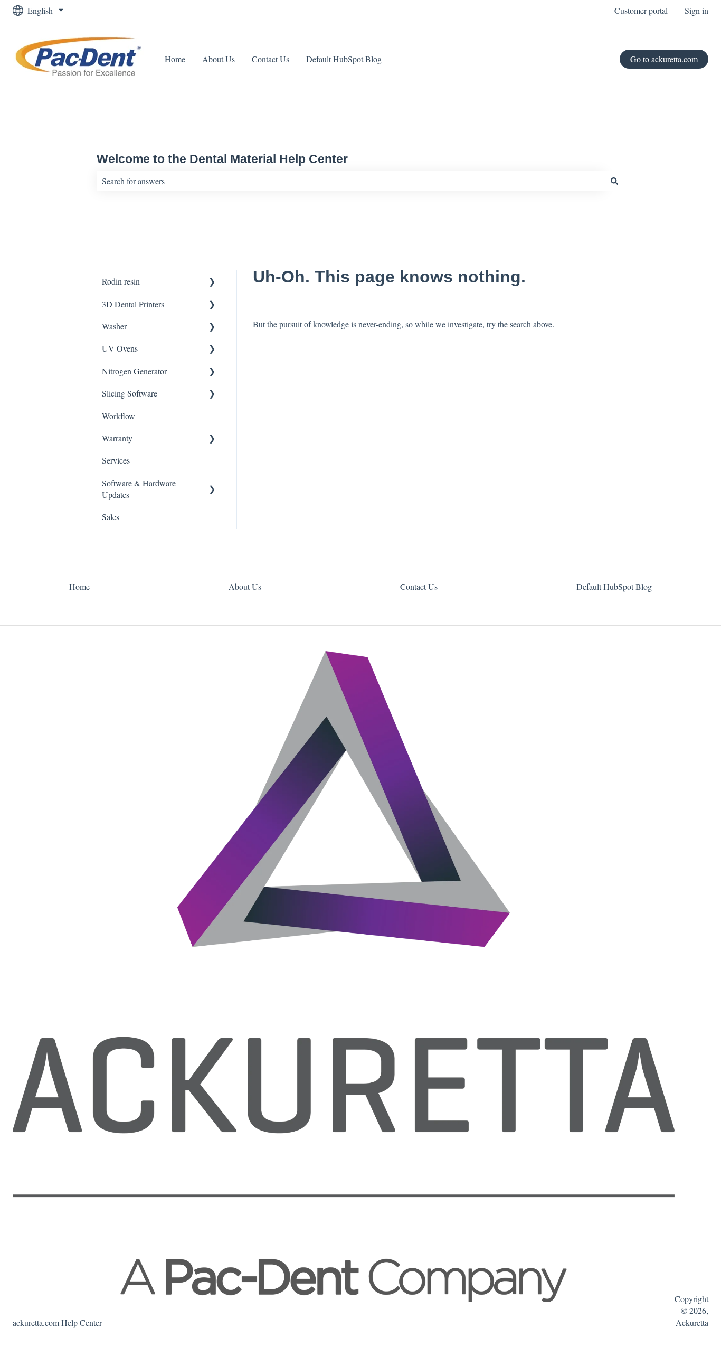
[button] (212, 282)
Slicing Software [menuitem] (129, 393)
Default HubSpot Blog (344, 58)
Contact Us (270, 58)
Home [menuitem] (79, 586)
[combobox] (350, 181)
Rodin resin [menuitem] (121, 281)
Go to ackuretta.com (664, 58)
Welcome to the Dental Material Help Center (222, 159)
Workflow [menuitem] (118, 415)
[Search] (614, 181)
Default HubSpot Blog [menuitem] (614, 586)
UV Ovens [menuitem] (120, 348)
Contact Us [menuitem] (419, 586)
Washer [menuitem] (114, 326)
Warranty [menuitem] (117, 438)
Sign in (696, 10)
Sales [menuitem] (110, 516)
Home (175, 58)
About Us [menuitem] (245, 586)
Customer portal (641, 10)
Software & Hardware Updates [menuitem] (139, 488)
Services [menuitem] (116, 460)
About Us (218, 58)
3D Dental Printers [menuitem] (133, 303)
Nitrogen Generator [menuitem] (134, 370)
